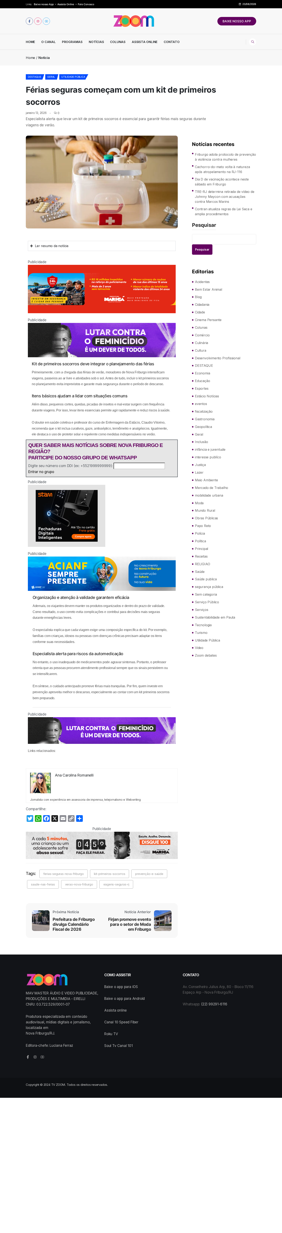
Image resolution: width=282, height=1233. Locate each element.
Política (200, 541)
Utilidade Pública (73, 76)
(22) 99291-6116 (214, 1004)
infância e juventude (210, 449)
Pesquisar (204, 225)
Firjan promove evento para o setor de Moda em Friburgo (129, 924)
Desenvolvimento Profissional (217, 358)
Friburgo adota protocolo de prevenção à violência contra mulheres (225, 156)
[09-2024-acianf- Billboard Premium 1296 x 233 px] (102, 574)
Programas (72, 41)
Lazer (199, 472)
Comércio (202, 335)
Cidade (200, 312)
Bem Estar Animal (208, 289)
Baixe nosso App (44, 4)
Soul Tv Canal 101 (118, 1046)
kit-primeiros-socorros (109, 874)
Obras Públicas (206, 518)
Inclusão (201, 442)
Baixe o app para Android (124, 998)
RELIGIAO (202, 564)
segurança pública (209, 587)
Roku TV (111, 1034)
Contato (172, 41)
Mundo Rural (205, 510)
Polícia (200, 533)
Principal (201, 549)
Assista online (115, 1010)
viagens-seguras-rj (116, 884)
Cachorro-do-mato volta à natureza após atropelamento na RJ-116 (222, 169)
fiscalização (204, 411)
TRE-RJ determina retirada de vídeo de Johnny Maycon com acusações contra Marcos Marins (224, 197)
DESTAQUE (34, 76)
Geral (51, 76)
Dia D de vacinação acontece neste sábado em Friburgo (222, 181)
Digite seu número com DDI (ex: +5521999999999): (70, 466)
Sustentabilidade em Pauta (215, 617)
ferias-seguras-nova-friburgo (63, 874)
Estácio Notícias (207, 396)
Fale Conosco (86, 4)
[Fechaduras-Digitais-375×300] (102, 516)
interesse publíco (208, 457)
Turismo (201, 633)
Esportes (201, 388)
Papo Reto (203, 526)
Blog (198, 297)
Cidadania (202, 304)
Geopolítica (203, 427)
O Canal (48, 41)
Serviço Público (207, 602)
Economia (202, 373)
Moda (199, 503)
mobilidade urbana (209, 495)
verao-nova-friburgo (79, 884)
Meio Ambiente (206, 480)
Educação (202, 381)
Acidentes (202, 282)
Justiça (200, 465)
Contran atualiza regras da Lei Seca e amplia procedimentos (223, 211)
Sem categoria (206, 594)
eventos (201, 404)
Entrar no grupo (41, 472)
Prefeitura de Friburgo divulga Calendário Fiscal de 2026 (74, 924)
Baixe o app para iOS (121, 987)
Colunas (118, 41)
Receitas (201, 556)
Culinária (201, 343)
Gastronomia (204, 419)
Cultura (200, 350)
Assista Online (65, 4)
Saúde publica (206, 579)
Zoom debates (206, 655)
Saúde (200, 572)
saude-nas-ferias (43, 884)
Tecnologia (203, 625)
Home (30, 41)
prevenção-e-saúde (149, 874)
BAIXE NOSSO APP (237, 21)
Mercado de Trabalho (211, 488)
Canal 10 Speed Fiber (121, 1022)
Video (199, 648)
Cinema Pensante (208, 320)
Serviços (201, 610)
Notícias (96, 41)
